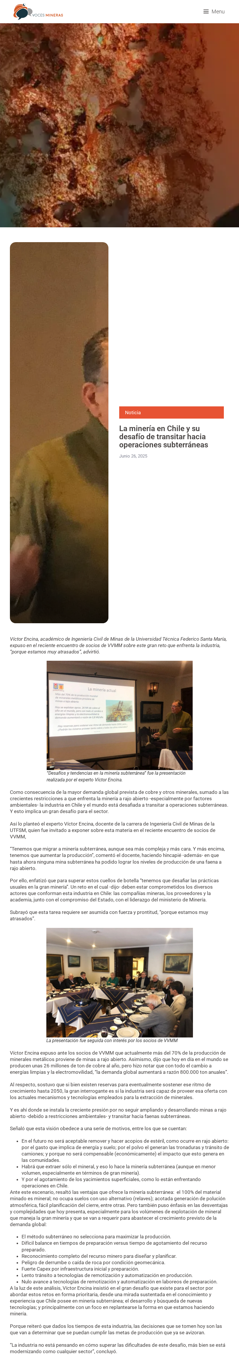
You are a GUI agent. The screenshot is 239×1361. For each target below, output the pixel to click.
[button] (214, 11)
